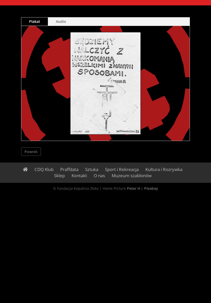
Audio (61, 21)
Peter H (133, 188)
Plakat (34, 21)
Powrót (31, 151)
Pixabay (151, 188)
